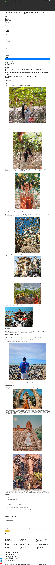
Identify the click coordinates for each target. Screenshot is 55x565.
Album (45, 12)
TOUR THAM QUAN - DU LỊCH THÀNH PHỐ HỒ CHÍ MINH (43, 538)
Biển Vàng (28, 564)
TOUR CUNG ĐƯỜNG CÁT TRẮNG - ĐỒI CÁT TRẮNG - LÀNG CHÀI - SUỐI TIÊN (23, 69)
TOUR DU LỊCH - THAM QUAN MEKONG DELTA (27, 545)
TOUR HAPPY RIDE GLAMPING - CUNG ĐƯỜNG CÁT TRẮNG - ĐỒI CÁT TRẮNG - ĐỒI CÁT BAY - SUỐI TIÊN (27, 73)
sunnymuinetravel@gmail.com (16, 0)
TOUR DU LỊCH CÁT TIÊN (26, 538)
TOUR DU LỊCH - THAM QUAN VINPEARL (12, 538)
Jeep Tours (7, 6)
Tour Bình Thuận (7, 7)
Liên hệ (6, 9)
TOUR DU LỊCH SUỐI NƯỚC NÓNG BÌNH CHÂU (42, 545)
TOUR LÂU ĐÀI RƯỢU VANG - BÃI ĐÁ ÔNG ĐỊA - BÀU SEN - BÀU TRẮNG (21, 76)
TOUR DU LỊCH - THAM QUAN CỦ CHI (12, 545)
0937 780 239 (10, 0)
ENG (48, 0)
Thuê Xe (6, 5)
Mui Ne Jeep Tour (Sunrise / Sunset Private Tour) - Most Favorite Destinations (23, 66)
